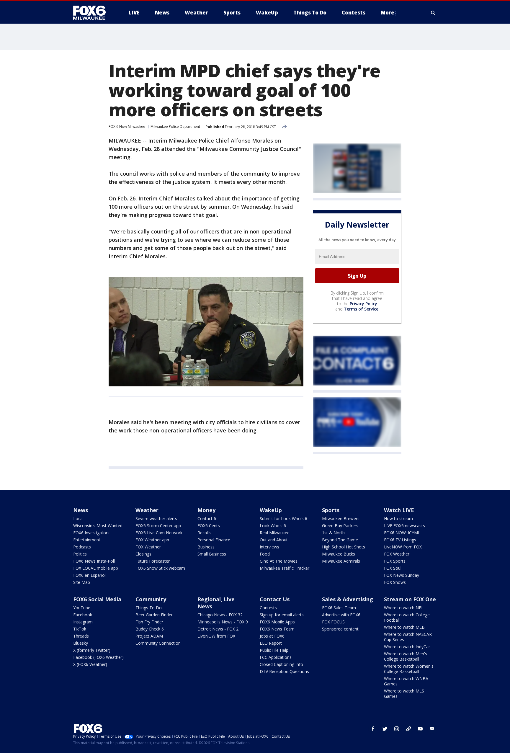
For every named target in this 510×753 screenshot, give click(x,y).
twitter (385, 729)
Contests (268, 607)
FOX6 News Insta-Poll (94, 561)
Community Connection (158, 643)
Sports (330, 510)
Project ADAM (149, 636)
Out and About (274, 540)
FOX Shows (395, 582)
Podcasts (82, 547)
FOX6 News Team (277, 629)
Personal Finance (213, 540)
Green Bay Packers (340, 525)
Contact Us (275, 599)
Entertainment (86, 540)
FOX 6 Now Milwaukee (127, 126)
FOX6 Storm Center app (158, 525)
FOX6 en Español (89, 575)
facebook (373, 729)
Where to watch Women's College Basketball (409, 668)
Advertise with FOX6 (341, 615)
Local (78, 518)
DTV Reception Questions (284, 671)
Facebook (82, 615)
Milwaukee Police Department (175, 126)
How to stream (398, 518)
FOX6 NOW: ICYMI (401, 532)
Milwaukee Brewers (340, 518)
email (432, 729)
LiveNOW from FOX (403, 547)
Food (265, 554)
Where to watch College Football (407, 617)
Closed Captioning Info (281, 664)
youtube (420, 729)
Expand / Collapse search (433, 12)
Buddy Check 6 (149, 629)
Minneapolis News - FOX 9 (222, 622)
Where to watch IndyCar (407, 646)
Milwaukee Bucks (338, 554)
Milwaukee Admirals (341, 561)
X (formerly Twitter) (91, 650)
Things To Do (148, 607)
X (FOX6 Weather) (90, 664)
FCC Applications (276, 657)
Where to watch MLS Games (404, 693)
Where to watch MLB (404, 627)
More (387, 12)
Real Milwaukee (275, 532)
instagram (396, 729)
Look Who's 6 (273, 525)
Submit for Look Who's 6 (283, 518)
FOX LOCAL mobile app (95, 568)
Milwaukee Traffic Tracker (284, 568)
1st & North (333, 532)
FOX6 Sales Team (339, 607)
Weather (146, 510)
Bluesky (80, 643)
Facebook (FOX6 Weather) (98, 657)
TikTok (79, 629)
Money (206, 510)
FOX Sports (395, 561)
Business (206, 547)
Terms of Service (361, 309)
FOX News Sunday (401, 575)
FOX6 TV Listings (400, 540)
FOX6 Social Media (97, 599)
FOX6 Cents (208, 525)
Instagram (83, 622)
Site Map (81, 582)
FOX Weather (148, 547)
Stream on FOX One (410, 599)
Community (150, 599)
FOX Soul (392, 568)
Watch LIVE (399, 510)
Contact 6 (206, 518)
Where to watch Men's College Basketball (405, 656)
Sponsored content (340, 629)
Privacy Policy (363, 303)
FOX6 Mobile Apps (277, 622)
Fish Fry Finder (149, 622)
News (80, 510)
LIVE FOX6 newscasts (404, 525)
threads (408, 729)
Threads (81, 636)
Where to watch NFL (404, 607)
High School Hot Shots (343, 547)
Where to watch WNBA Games (406, 681)
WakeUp (271, 510)
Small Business (211, 554)
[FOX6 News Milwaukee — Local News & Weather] (92, 13)
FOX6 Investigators (91, 532)
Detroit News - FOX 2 (217, 629)
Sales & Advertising (347, 599)
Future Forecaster (152, 561)
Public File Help (274, 650)
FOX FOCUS (333, 622)
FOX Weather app (152, 540)
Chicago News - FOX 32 (220, 615)
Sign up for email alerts (282, 615)
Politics (80, 554)
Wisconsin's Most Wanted (97, 525)
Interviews (269, 547)
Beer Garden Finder (154, 615)
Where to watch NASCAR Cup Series (408, 636)
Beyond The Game (340, 540)
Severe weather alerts (156, 518)
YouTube (81, 607)
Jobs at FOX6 (272, 636)
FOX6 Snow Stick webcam (160, 568)
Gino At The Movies (279, 561)
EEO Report (271, 643)
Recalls (204, 532)
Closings (143, 554)
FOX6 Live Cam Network (158, 532)
